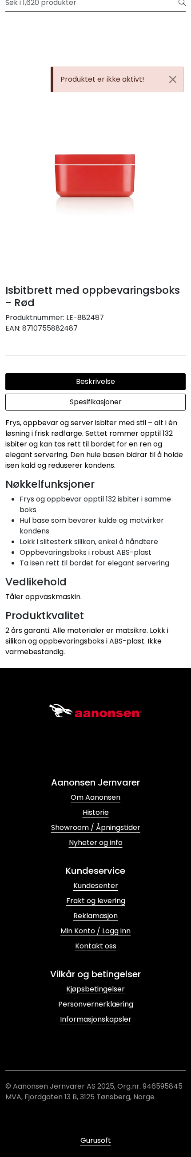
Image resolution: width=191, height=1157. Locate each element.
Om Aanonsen (95, 797)
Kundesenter (95, 886)
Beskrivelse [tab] (95, 381)
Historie (96, 812)
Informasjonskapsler (95, 1019)
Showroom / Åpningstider (95, 827)
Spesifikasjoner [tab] (96, 402)
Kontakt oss (95, 946)
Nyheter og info (96, 842)
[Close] (172, 79)
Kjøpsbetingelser (95, 989)
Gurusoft (95, 1140)
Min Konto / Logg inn (95, 931)
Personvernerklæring (95, 1004)
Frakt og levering (95, 901)
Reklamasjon (95, 916)
